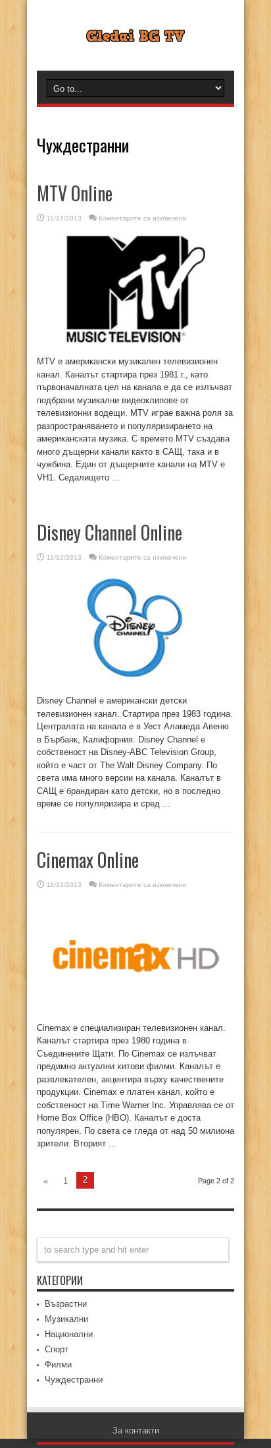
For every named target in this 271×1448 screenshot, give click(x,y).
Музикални (66, 1319)
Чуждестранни (74, 1380)
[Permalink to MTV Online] (135, 345)
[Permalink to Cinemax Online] (135, 1012)
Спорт (56, 1349)
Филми (58, 1364)
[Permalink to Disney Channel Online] (135, 685)
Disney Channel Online (109, 532)
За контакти (135, 1430)
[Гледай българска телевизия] (135, 32)
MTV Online (74, 193)
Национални (69, 1334)
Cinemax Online (88, 859)
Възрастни (66, 1304)
